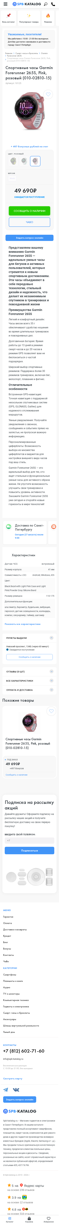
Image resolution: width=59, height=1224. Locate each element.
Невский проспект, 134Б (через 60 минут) (27, 646)
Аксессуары (9, 1019)
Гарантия (8, 916)
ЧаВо (6, 961)
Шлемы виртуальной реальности (21, 1025)
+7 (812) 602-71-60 (23, 1051)
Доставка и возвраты (15, 929)
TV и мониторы (11, 993)
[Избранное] (48, 95)
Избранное (49, 1222)
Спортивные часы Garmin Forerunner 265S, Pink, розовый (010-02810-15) (28, 743)
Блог (5, 942)
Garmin (44, 53)
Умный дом (9, 1032)
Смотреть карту (12, 1078)
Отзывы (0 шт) (15, 671)
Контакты (8, 955)
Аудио (6, 987)
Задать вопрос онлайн (29, 237)
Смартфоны (9, 974)
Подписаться (29, 850)
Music (12, 178)
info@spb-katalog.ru (13, 1059)
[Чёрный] (13, 161)
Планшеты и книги (13, 981)
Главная (8, 53)
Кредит (7, 935)
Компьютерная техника (16, 1000)
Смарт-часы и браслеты (26, 53)
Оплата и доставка (19, 690)
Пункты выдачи (16, 638)
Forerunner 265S (14, 55)
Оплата (7, 923)
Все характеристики (19, 680)
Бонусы (7, 948)
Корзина (29, 1222)
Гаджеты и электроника (16, 1006)
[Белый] (24, 161)
